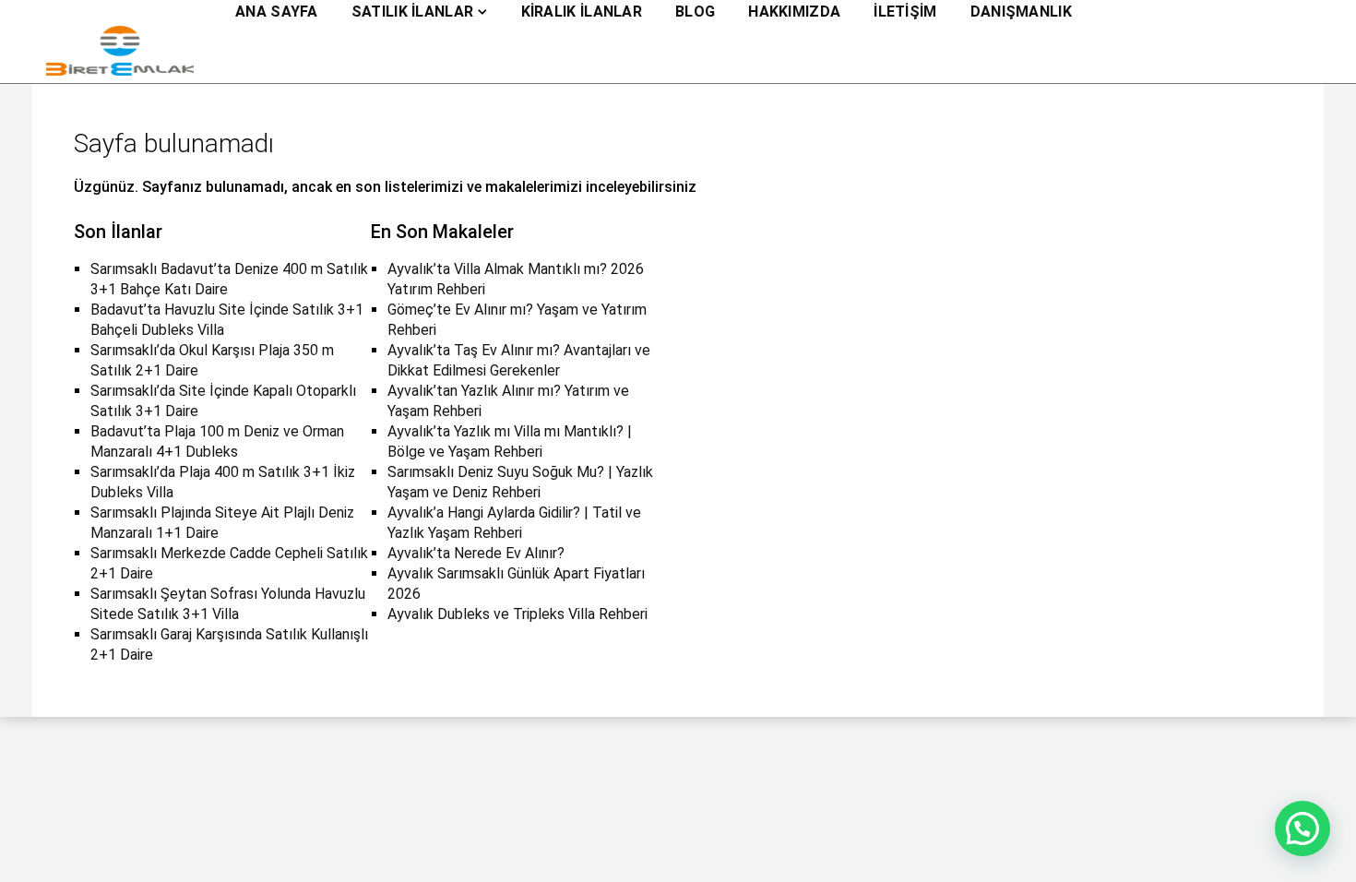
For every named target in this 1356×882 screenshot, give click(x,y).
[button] (1302, 828)
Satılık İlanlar (412, 11)
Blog (695, 11)
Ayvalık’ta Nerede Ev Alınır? (476, 553)
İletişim (905, 11)
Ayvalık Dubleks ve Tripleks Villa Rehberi (517, 614)
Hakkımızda (794, 11)
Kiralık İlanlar (582, 11)
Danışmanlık (1021, 11)
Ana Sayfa (276, 11)
